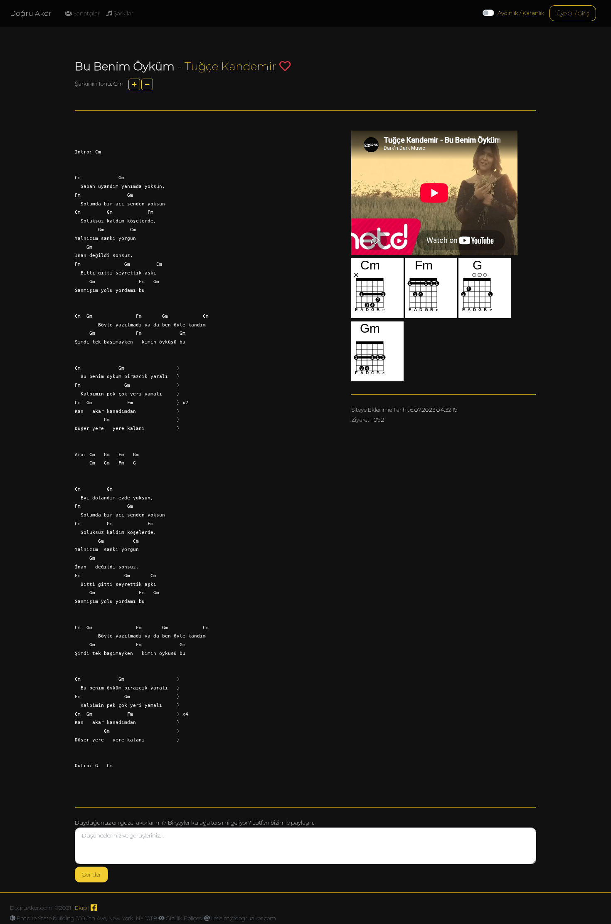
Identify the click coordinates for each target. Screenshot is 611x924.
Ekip (81, 907)
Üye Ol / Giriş (573, 13)
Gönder (91, 874)
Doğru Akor (31, 13)
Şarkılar (122, 13)
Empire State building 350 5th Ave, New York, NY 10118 (87, 918)
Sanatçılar (86, 13)
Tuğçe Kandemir (232, 66)
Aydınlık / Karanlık (521, 13)
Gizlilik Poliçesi (184, 918)
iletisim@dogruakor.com (243, 918)
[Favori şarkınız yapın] (285, 66)
